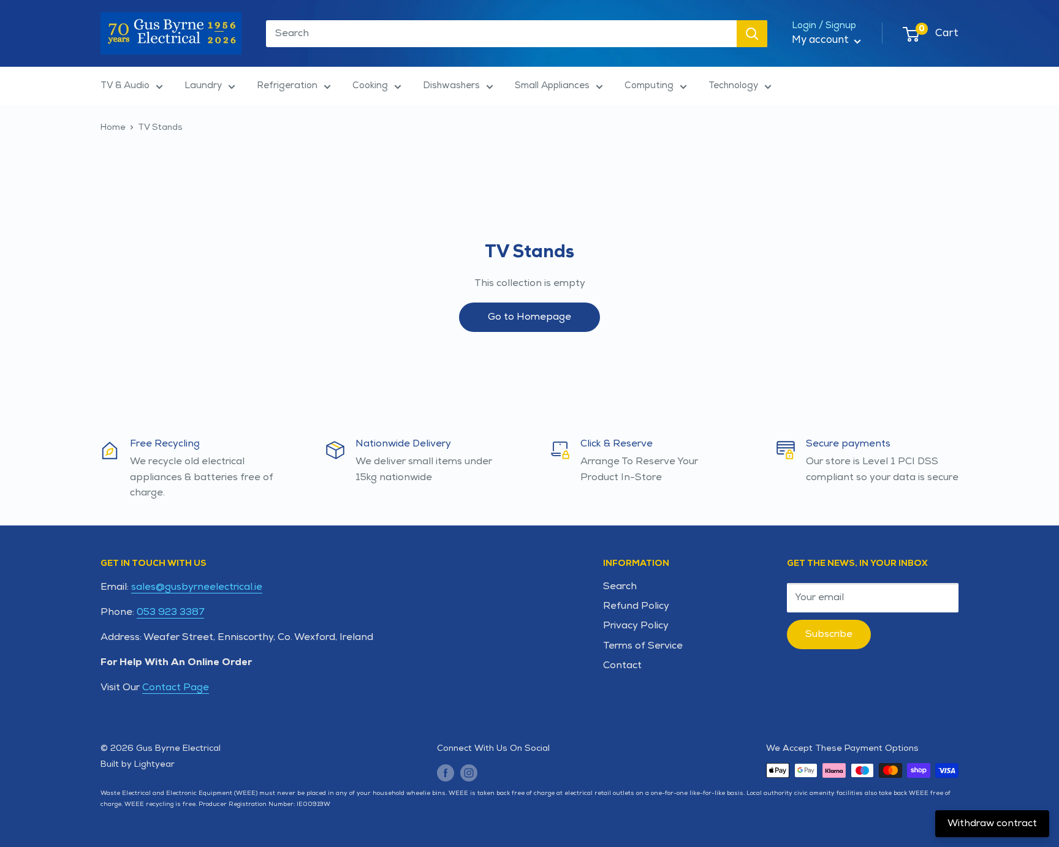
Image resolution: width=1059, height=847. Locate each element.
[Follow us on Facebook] (445, 772)
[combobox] (501, 33)
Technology (733, 85)
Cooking (370, 85)
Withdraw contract (992, 823)
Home (113, 127)
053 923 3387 (170, 612)
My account (821, 40)
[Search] (752, 33)
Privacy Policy (636, 625)
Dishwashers (451, 85)
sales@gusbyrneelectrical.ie (196, 587)
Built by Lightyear (138, 764)
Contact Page (175, 687)
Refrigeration (287, 85)
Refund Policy (636, 606)
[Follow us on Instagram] (468, 772)
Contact (622, 665)
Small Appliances (552, 85)
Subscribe (828, 634)
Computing (649, 85)
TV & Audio (125, 85)
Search (620, 586)
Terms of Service (643, 646)
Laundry (203, 85)
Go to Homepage (529, 317)
